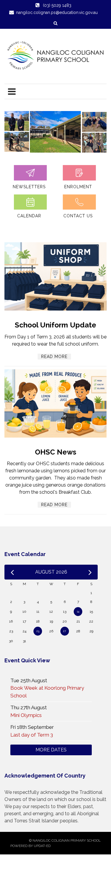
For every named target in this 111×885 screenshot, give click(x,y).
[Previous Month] (12, 572)
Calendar (29, 215)
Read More (54, 356)
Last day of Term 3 (31, 735)
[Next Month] (90, 572)
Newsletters (29, 186)
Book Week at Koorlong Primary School (47, 692)
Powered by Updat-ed (30, 846)
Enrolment (78, 186)
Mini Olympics (26, 715)
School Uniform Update (55, 325)
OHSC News (55, 452)
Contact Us (78, 215)
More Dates (51, 750)
